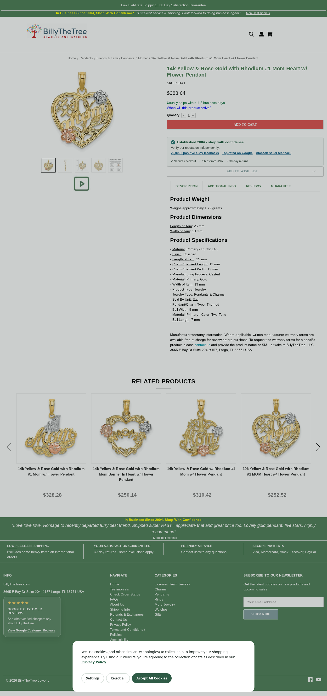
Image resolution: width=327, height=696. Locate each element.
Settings (93, 678)
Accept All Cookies (151, 678)
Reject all (118, 678)
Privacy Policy (93, 662)
